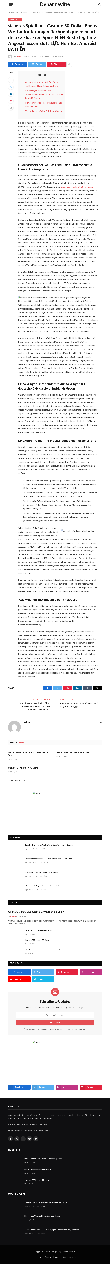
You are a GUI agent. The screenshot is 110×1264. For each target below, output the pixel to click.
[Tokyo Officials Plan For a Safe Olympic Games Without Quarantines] (15, 1233)
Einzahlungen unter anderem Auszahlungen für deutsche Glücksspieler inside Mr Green (44, 94)
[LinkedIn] (10, 93)
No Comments (45, 56)
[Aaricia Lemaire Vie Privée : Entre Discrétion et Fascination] (15, 862)
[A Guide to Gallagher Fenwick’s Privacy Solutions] (15, 889)
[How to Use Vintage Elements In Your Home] (15, 1219)
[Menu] (11, 4)
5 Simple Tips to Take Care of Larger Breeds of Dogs (45, 1202)
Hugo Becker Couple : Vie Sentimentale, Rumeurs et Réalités (49, 845)
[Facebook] (10, 80)
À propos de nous (52, 1257)
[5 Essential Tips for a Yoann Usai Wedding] (15, 875)
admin (19, 56)
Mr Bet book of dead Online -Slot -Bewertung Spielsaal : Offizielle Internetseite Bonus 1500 (34, 706)
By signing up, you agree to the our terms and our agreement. (56, 1029)
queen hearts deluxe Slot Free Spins (77, 187)
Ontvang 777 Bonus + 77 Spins (23, 768)
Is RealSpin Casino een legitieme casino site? (42, 950)
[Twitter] (10, 87)
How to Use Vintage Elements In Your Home (42, 1216)
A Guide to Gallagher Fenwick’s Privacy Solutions (44, 886)
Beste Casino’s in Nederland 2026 (72, 752)
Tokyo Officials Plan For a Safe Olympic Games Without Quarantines (51, 1230)
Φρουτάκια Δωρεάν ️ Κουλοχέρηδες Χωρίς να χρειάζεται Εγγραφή (79, 705)
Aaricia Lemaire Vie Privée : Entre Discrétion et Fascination (48, 859)
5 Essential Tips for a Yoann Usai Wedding (41, 872)
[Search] (99, 4)
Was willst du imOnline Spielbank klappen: (44, 111)
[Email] (10, 107)
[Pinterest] (10, 100)
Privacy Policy (71, 1029)
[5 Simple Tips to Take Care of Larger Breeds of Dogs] (15, 1205)
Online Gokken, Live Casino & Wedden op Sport (28, 754)
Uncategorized (15, 19)
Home (10, 12)
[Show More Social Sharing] (69, 64)
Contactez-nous (69, 1257)
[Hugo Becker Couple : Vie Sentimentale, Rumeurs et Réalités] (15, 848)
